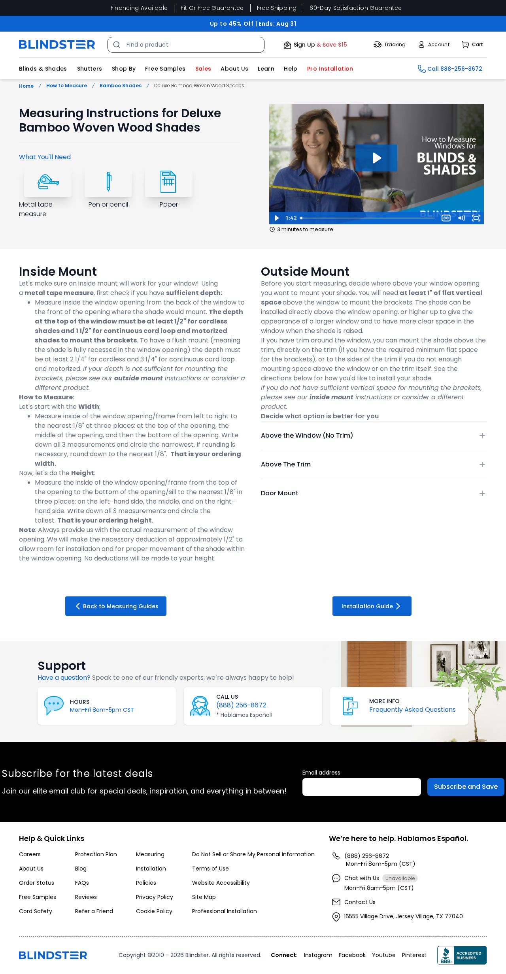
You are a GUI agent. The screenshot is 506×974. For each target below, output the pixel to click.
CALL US (227, 697)
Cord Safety (35, 911)
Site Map (204, 897)
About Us (234, 69)
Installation (151, 868)
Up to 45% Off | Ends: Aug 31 (253, 24)
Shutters (89, 69)
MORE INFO (384, 701)
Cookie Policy (154, 911)
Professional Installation (224, 911)
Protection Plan (96, 854)
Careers (30, 854)
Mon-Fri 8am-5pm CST (102, 710)
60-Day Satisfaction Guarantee (356, 8)
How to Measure (66, 86)
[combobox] (186, 45)
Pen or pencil (108, 204)
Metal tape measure (36, 209)
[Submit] (117, 45)
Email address (321, 773)
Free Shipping (277, 8)
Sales (203, 69)
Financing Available (139, 8)
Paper (169, 204)
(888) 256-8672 (241, 705)
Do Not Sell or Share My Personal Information (253, 854)
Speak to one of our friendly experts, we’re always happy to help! (193, 677)
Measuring (150, 854)
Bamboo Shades (121, 86)
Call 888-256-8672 (454, 69)
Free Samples (165, 69)
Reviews (86, 897)
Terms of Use (210, 868)
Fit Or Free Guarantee (212, 8)
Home (26, 86)
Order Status (36, 883)
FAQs (82, 883)
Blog (81, 868)
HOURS (79, 702)
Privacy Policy (154, 897)
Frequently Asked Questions (412, 709)
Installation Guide (367, 606)
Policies (146, 883)
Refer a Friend (94, 911)
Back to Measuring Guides (121, 606)
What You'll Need (45, 157)
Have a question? (64, 677)
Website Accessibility (221, 883)
